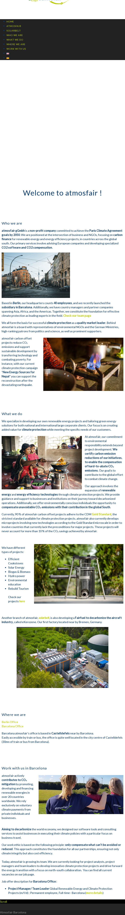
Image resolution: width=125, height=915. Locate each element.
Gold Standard (101, 514)
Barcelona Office (12, 726)
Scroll (3, 901)
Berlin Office (10, 722)
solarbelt (44, 618)
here (22, 601)
